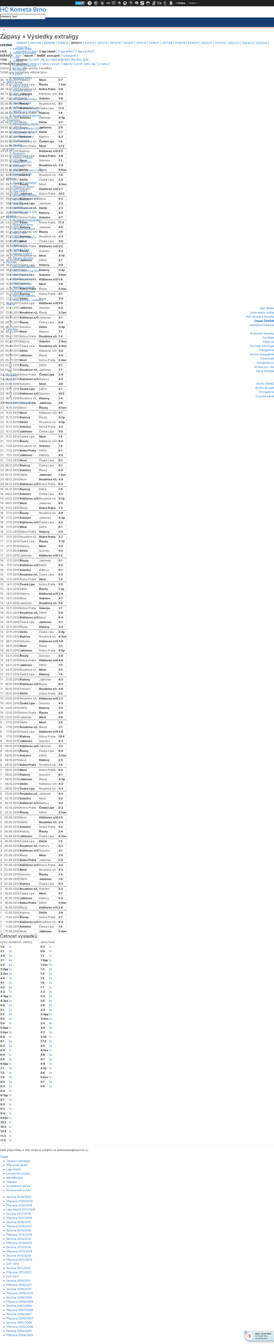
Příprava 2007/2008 (19, 1310)
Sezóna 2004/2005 (19, 1331)
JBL (42, 59)
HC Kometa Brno (23, 9)
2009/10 (63, 43)
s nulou (103, 63)
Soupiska (19, 153)
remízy (34, 63)
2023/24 (248, 43)
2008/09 (49, 43)
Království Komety (262, 333)
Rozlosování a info (18, 1190)
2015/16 (141, 43)
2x (10, 969)
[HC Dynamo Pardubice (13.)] (159, 3)
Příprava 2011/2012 (19, 1272)
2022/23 (234, 43)
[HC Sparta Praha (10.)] (142, 3)
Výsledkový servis (18, 1186)
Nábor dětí (20, 233)
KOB (61, 59)
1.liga (33, 51)
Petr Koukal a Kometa (260, 316)
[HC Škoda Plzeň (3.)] (102, 3)
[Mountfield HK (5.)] (114, 3)
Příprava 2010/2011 (19, 1284)
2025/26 (21, 47)
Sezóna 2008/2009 (19, 1297)
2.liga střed (65, 51)
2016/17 (154, 43)
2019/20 (193, 43)
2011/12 (90, 43)
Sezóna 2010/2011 (18, 1280)
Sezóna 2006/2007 (19, 1314)
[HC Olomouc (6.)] (119, 3)
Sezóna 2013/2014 (18, 1247)
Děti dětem (267, 308)
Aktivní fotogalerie (262, 354)
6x (10, 987)
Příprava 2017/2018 (19, 1218)
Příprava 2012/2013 (19, 1259)
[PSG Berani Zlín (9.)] (136, 3)
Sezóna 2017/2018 (18, 1213)
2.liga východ (84, 51)
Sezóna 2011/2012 (18, 1268)
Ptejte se (268, 341)
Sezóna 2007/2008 (19, 1305)
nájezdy (67, 63)
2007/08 (35, 43)
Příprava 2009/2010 (19, 1293)
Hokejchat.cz (265, 362)
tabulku (17, 68)
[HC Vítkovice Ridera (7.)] (125, 3)
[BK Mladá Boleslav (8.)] (131, 3)
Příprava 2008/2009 (19, 1301)
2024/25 (261, 43)
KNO (54, 59)
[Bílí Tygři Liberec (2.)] (95, 3)
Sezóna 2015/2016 (18, 1230)
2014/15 (128, 43)
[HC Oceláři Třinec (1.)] (89, 3)
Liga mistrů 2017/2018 (20, 1209)
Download (267, 358)
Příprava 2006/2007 (19, 1318)
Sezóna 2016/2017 (18, 1222)
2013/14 (115, 43)
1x (10, 946)
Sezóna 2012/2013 (18, 1255)
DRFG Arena (14, 82)
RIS (73, 59)
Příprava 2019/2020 (19, 1201)
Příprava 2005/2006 (19, 1326)
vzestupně (69, 55)
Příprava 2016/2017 (19, 1226)
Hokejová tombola (262, 325)
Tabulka (11, 1182)
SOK (85, 59)
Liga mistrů (20, 191)
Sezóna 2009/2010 (18, 1289)
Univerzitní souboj (18, 1173)
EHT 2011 (12, 1276)
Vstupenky (13, 120)
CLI (30, 59)
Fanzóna (12, 329)
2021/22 (220, 43)
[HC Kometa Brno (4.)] (108, 3)
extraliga (21, 51)
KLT (48, 59)
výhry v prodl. (51, 63)
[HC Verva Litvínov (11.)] (148, 3)
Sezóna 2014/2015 (18, 1238)
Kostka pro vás (264, 367)
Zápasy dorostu (23, 258)
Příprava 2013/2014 (19, 1251)
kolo (19, 55)
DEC (36, 59)
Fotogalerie (266, 350)
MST (67, 59)
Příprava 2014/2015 (19, 1243)
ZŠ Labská (19, 241)
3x (10, 951)
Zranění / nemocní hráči (28, 170)
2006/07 (21, 43)
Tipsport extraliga (18, 1161)
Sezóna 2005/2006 (19, 1322)
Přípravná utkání (17, 1165)
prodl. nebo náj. (85, 63)
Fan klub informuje (262, 346)
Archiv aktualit (264, 387)
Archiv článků (265, 383)
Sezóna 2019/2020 (18, 1197)
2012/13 (102, 43)
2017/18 (167, 43)
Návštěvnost (14, 1177)
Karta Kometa (265, 371)
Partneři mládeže (24, 291)
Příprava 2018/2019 (19, 1205)
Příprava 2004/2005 (19, 1335)
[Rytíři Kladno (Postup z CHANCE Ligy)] (165, 3)
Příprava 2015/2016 (19, 1234)
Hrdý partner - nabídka (28, 300)
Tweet (4, 1156)
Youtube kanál (264, 396)
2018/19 (180, 43)
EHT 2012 (12, 1264)
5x (10, 1018)
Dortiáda (268, 337)
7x (10, 991)
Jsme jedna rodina (262, 312)
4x (10, 955)
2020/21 (206, 43)
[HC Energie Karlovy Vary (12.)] (154, 3)
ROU (79, 59)
